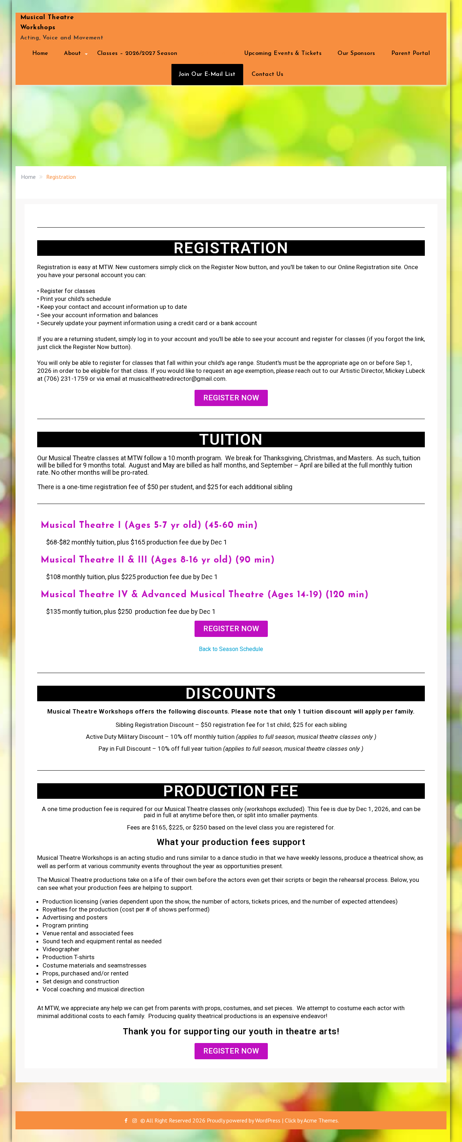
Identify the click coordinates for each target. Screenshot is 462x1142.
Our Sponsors (356, 53)
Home (40, 53)
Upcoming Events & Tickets (283, 53)
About (72, 53)
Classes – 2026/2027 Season (137, 53)
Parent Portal (410, 53)
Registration (210, 53)
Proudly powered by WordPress (243, 1120)
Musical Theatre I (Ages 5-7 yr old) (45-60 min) (149, 525)
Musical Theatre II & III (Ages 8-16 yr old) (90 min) (158, 560)
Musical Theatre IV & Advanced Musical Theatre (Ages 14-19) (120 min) (205, 594)
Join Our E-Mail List (207, 74)
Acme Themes (321, 1120)
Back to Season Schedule (231, 649)
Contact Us (267, 74)
